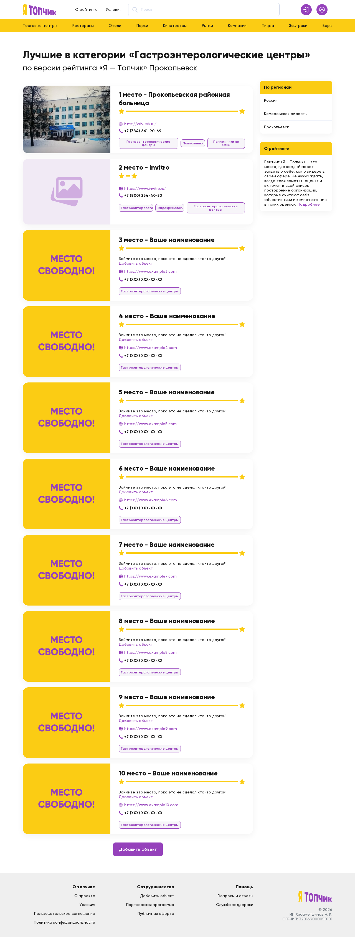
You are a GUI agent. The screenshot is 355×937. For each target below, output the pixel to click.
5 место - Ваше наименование (167, 392)
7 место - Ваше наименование (167, 544)
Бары (327, 25)
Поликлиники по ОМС (226, 143)
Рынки (207, 25)
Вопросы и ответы (235, 895)
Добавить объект (136, 263)
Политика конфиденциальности (64, 922)
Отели (115, 25)
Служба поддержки (234, 904)
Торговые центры (40, 25)
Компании (237, 25)
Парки (142, 25)
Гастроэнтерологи (137, 208)
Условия (113, 9)
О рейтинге (86, 9)
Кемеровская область (285, 113)
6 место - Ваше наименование (167, 468)
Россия (270, 100)
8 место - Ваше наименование (167, 621)
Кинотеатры (175, 25)
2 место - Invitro (144, 167)
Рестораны (83, 25)
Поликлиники (193, 143)
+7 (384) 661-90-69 (142, 131)
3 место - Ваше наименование (167, 240)
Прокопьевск (276, 127)
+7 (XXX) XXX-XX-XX (143, 279)
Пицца (268, 25)
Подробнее (309, 204)
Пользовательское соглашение (64, 913)
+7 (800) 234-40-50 (143, 195)
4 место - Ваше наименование (167, 316)
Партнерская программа (150, 904)
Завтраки (298, 25)
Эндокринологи (171, 208)
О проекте (84, 895)
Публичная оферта (156, 913)
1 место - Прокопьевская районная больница (174, 98)
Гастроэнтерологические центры (148, 143)
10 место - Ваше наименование (168, 773)
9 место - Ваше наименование (167, 697)
